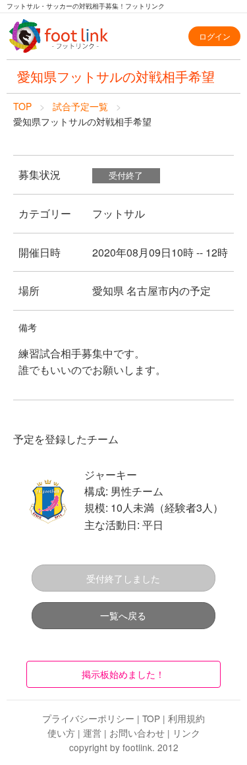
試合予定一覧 (80, 106)
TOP (22, 106)
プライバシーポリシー (88, 718)
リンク (186, 732)
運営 (92, 732)
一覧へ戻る (123, 615)
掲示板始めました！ (123, 674)
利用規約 (186, 718)
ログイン (215, 36)
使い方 (61, 732)
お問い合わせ (137, 732)
